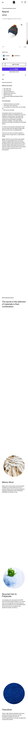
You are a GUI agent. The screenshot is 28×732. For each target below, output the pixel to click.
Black (6, 59)
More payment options (14, 71)
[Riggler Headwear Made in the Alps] (14, 2)
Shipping (9, 18)
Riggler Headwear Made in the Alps (9, 8)
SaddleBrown (17, 55)
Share (3, 74)
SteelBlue (7, 55)
